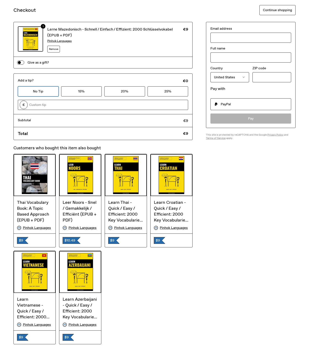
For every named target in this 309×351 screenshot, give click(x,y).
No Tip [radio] (38, 91)
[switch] (20, 62)
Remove (53, 49)
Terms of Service (216, 138)
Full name (217, 48)
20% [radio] (124, 91)
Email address (221, 29)
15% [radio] (81, 91)
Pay (251, 118)
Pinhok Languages (59, 41)
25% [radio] (167, 91)
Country (216, 68)
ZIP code (259, 68)
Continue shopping (277, 10)
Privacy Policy (275, 134)
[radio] (250, 104)
